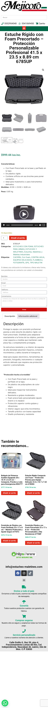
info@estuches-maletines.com (24, 566)
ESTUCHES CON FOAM (23, 246)
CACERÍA (17, 257)
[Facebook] (18, 573)
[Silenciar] (40, 225)
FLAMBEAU (37, 260)
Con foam (26, 257)
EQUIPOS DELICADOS (22, 260)
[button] (24, 28)
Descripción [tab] (10, 316)
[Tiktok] (30, 573)
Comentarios (6, 296)
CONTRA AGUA (37, 257)
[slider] (22, 225)
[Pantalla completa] (44, 225)
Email (3, 283)
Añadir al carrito (18, 238)
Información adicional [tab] (28, 316)
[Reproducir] (4, 225)
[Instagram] (24, 573)
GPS (27, 262)
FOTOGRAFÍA (18, 262)
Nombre (4, 276)
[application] (24, 214)
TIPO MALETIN (36, 262)
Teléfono (4, 290)
